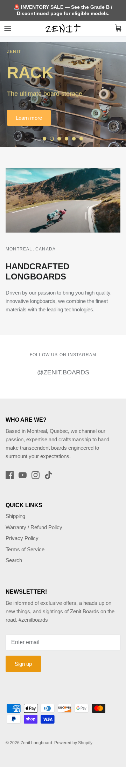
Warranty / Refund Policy (34, 527)
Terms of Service (25, 549)
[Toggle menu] (7, 28)
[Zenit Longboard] (63, 28)
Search (14, 560)
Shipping (15, 516)
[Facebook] (10, 475)
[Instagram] (35, 475)
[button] (44, 138)
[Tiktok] (48, 475)
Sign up (23, 664)
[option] (63, 94)
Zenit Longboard (36, 742)
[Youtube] (23, 475)
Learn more (29, 118)
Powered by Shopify (73, 742)
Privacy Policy (22, 538)
